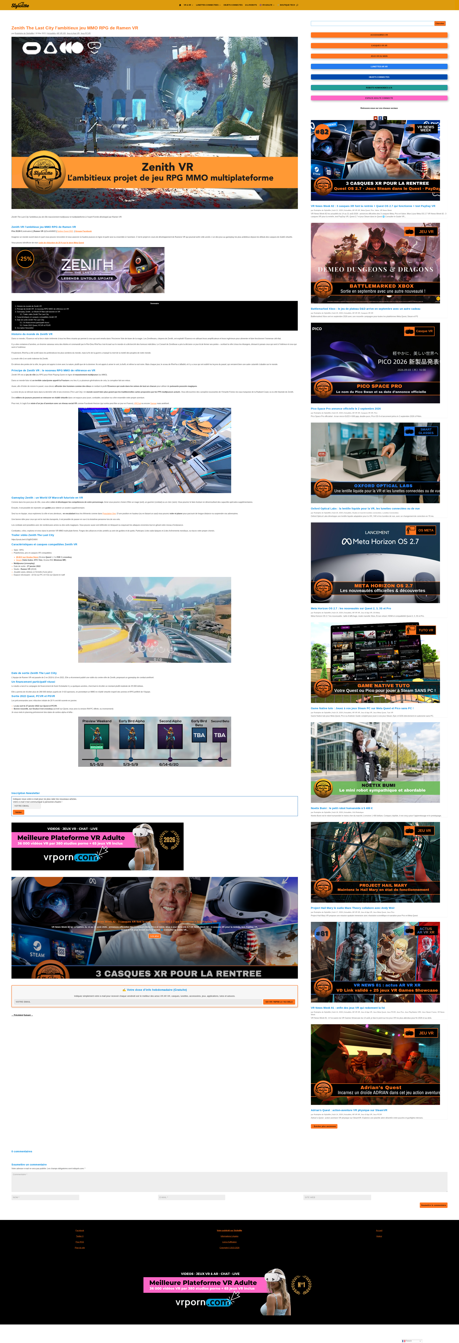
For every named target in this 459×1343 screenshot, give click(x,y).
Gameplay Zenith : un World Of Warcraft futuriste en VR (37, 312)
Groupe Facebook (83, 231)
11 (159, 973)
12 (161, 973)
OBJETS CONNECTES (233, 5)
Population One (109, 514)
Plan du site (80, 1248)
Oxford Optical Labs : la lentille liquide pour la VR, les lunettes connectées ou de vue (365, 508)
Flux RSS (80, 1242)
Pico (372, 210)
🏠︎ (180, 5)
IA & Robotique (358, 812)
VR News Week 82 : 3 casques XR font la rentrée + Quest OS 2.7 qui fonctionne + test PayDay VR (154, 921)
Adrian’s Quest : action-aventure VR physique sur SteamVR (349, 1110)
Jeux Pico (390, 912)
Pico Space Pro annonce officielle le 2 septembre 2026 (346, 408)
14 (165, 973)
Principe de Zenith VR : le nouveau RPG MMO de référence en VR (42, 309)
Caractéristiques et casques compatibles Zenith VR (36, 317)
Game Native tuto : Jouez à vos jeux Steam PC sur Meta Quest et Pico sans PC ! (362, 708)
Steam (19, 560)
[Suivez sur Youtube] (375, 118)
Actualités (51, 33)
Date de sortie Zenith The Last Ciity (29, 320)
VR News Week (386, 210)
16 (169, 973)
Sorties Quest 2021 (65, 231)
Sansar (153, 403)
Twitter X (80, 1236)
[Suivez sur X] (385, 118)
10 (157, 973)
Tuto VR (390, 712)
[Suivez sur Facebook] (380, 118)
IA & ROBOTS (251, 5)
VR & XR (187, 5)
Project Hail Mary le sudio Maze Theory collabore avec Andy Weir (353, 907)
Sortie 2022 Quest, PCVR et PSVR (35, 325)
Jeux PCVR (86, 33)
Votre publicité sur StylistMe (229, 1231)
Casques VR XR (367, 313)
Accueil (379, 1231)
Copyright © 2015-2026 (229, 1248)
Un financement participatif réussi (34, 323)
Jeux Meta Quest (379, 712)
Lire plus (154, 936)
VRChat (137, 403)
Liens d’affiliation (229, 1242)
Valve (377, 210)
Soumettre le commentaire (433, 1205)
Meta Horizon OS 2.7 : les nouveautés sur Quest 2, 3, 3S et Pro (351, 608)
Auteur (379, 1236)
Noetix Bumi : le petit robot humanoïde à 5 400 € (342, 808)
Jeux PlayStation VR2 (413, 1012)
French (408, 1341)
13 (163, 973)
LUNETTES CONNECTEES (207, 5)
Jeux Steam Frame (429, 1012)
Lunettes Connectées (390, 513)
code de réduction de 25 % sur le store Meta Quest (61, 243)
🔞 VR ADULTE (266, 5)
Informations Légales (229, 1236)
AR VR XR (61, 33)
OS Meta (376, 613)
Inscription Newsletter (24, 328)
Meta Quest (365, 210)
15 (167, 973)
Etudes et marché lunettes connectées (366, 513)
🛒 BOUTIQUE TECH (286, 5)
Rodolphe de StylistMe (24, 33)
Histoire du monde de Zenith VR (28, 306)
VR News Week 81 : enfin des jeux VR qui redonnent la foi (348, 1007)
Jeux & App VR (73, 33)
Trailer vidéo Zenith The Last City (34, 314)
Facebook (80, 1231)
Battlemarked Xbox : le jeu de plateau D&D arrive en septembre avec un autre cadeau (365, 308)
